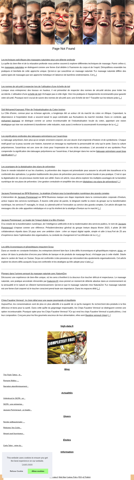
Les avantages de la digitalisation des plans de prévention (28, 167)
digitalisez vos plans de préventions (99, 182)
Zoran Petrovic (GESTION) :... (15, 457)
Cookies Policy (72, 477)
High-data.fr (53, 477)
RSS (80, 477)
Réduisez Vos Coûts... (12, 428)
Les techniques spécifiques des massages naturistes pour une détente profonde (38, 60)
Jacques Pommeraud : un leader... (17, 410)
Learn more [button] (27, 464)
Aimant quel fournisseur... (13, 433)
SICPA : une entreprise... (13, 404)
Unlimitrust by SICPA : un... (14, 398)
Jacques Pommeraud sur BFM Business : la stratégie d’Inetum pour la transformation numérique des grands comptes (55, 193)
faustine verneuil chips (96, 315)
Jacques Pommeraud (28, 197)
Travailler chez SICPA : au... (14, 463)
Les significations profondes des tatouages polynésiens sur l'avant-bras (34, 136)
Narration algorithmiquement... (16, 386)
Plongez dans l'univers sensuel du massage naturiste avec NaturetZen (34, 273)
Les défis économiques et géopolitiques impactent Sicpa (27, 247)
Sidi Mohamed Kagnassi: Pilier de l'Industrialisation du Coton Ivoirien (33, 109)
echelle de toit (34, 94)
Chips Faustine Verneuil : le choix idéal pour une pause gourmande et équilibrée (38, 300)
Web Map (62, 477)
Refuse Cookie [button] (16, 471)
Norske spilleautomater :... (14, 422)
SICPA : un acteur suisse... (14, 469)
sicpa (120, 251)
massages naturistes (14, 67)
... (95, 75)
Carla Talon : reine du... (13, 445)
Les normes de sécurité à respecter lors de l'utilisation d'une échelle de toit (35, 86)
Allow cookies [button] (38, 471)
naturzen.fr (53, 281)
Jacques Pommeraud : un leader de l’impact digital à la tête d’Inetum (33, 220)
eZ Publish (86, 477)
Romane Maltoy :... (11, 380)
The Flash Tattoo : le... (12, 375)
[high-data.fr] (67, 22)
